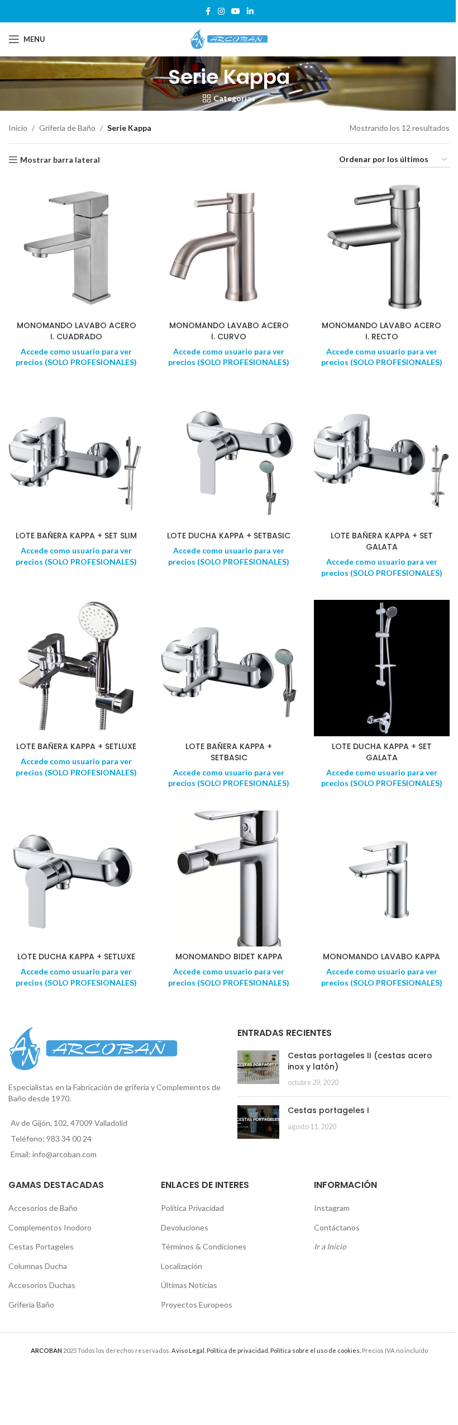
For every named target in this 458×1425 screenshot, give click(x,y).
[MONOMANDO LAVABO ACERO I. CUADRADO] (76, 247)
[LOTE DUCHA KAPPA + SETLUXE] (76, 878)
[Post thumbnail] (258, 1069)
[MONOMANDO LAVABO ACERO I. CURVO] (229, 247)
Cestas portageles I (328, 1110)
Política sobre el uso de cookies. (315, 1350)
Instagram (332, 1208)
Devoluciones (184, 1227)
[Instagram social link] (221, 11)
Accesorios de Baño (43, 1208)
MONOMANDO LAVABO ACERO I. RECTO (381, 331)
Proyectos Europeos (196, 1304)
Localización (181, 1266)
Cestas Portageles (41, 1246)
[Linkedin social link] (250, 11)
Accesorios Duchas (41, 1285)
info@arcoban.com (64, 1154)
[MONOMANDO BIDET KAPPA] (229, 878)
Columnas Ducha (37, 1266)
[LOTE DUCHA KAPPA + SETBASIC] (229, 458)
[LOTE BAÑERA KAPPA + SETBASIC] (229, 668)
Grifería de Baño (67, 127)
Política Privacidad (192, 1208)
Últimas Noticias (189, 1285)
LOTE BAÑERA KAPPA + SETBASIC (228, 752)
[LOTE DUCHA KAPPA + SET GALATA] (382, 668)
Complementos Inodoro (50, 1227)
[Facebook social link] (207, 11)
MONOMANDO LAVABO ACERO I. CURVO (229, 331)
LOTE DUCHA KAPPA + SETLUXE (76, 956)
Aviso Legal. (188, 1350)
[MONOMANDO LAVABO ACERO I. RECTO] (382, 247)
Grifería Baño (31, 1304)
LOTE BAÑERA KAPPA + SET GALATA (382, 541)
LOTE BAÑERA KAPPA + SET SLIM (76, 535)
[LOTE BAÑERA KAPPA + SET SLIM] (76, 458)
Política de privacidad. (238, 1350)
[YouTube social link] (236, 11)
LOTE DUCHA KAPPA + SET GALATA (382, 752)
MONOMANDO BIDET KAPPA (229, 956)
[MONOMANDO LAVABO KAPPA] (382, 878)
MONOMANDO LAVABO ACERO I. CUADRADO (76, 331)
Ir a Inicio (330, 1246)
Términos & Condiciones (203, 1246)
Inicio (17, 127)
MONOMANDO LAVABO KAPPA (381, 956)
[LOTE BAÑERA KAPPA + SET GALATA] (382, 458)
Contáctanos (337, 1227)
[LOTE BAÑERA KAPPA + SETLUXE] (76, 668)
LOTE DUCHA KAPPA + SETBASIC (228, 535)
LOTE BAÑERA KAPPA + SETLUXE (76, 746)
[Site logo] (229, 38)
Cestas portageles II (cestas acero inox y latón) (360, 1061)
